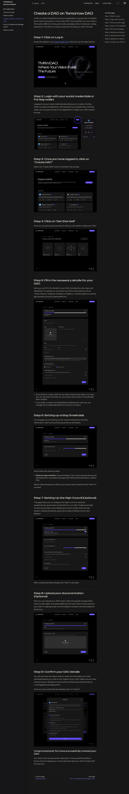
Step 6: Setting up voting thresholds (115, 32)
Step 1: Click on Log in (112, 16)
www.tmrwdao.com (61, 42)
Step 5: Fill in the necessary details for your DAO (115, 29)
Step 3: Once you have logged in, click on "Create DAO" (115, 23)
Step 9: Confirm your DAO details (115, 42)
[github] (125, 3)
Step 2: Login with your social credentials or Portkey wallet (115, 19)
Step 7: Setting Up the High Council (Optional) (115, 35)
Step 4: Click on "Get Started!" (115, 26)
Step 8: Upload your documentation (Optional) (115, 39)
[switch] (118, 3)
